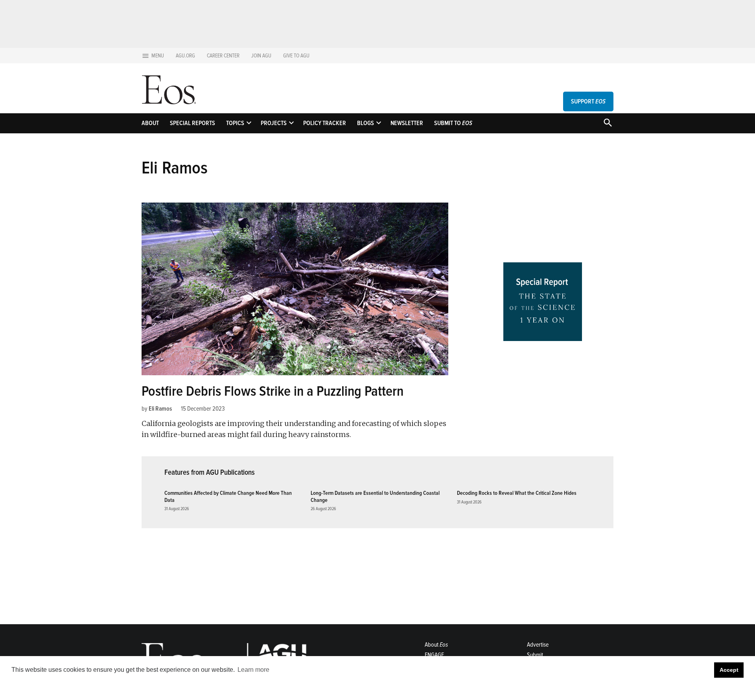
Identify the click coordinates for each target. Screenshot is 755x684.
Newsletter (406, 123)
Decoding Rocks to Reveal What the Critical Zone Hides (516, 493)
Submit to (453, 123)
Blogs (365, 123)
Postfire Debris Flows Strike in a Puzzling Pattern (272, 391)
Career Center (223, 55)
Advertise (538, 645)
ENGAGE (434, 655)
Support (588, 101)
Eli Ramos (160, 409)
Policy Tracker (324, 123)
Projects (274, 123)
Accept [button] (729, 670)
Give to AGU (296, 55)
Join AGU (261, 55)
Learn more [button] (253, 669)
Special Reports (192, 123)
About (150, 123)
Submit (535, 655)
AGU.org (185, 55)
